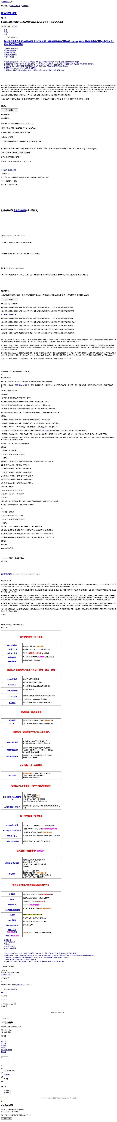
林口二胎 (3, 1043)
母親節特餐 (45, 430)
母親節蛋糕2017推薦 (20, 385)
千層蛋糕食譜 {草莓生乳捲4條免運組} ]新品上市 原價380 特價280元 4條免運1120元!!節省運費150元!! (34, 70)
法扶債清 (3, 1048)
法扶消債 (3, 1045)
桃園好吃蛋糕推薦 (9, 942)
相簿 (5, 30)
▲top (2, 992)
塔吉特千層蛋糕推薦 (10, 948)
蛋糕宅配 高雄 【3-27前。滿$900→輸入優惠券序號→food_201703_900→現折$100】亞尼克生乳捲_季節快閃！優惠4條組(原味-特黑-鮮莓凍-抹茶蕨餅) (48, 64)
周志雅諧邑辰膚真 (6, 974)
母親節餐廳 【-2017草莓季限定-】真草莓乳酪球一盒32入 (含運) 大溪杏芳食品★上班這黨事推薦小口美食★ (36, 66)
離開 (10, 1118)
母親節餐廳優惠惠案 (10, 50)
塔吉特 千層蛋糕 (9, 57)
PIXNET (46, 1098)
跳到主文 (3, 18)
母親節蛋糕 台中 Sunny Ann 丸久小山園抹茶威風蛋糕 (20, 68)
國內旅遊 (14, 989)
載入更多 (3, 995)
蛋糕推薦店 (7, 940)
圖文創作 (14, 26)
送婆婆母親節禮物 (6, 574)
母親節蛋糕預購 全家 (10, 55)
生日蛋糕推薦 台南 (9, 53)
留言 (22, 984)
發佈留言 (3, 1006)
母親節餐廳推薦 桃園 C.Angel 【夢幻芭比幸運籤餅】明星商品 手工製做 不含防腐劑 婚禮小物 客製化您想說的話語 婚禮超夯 (41, 62)
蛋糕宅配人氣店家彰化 (11, 48)
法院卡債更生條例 (6, 1050)
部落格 (6, 32)
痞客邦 (18, 984)
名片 (5, 34)
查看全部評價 (20, 210)
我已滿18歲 (4, 1118)
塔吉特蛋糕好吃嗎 (9, 946)
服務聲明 (75, 1098)
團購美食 (7, 944)
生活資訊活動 (9, 13)
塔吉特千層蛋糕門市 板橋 (8, 170)
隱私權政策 (68, 1098)
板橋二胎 (3, 1041)
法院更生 (3, 1052)
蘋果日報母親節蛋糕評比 (8, 314)
